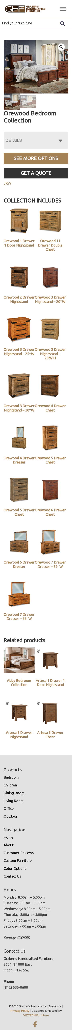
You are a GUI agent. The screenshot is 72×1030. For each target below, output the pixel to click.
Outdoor (11, 816)
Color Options (15, 868)
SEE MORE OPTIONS (36, 158)
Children (10, 785)
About (9, 845)
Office (9, 808)
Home (8, 837)
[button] (61, 47)
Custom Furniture (18, 860)
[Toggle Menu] (63, 9)
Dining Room (14, 793)
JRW (7, 183)
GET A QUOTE (36, 173)
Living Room (14, 801)
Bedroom (11, 777)
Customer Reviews (19, 853)
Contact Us (12, 876)
